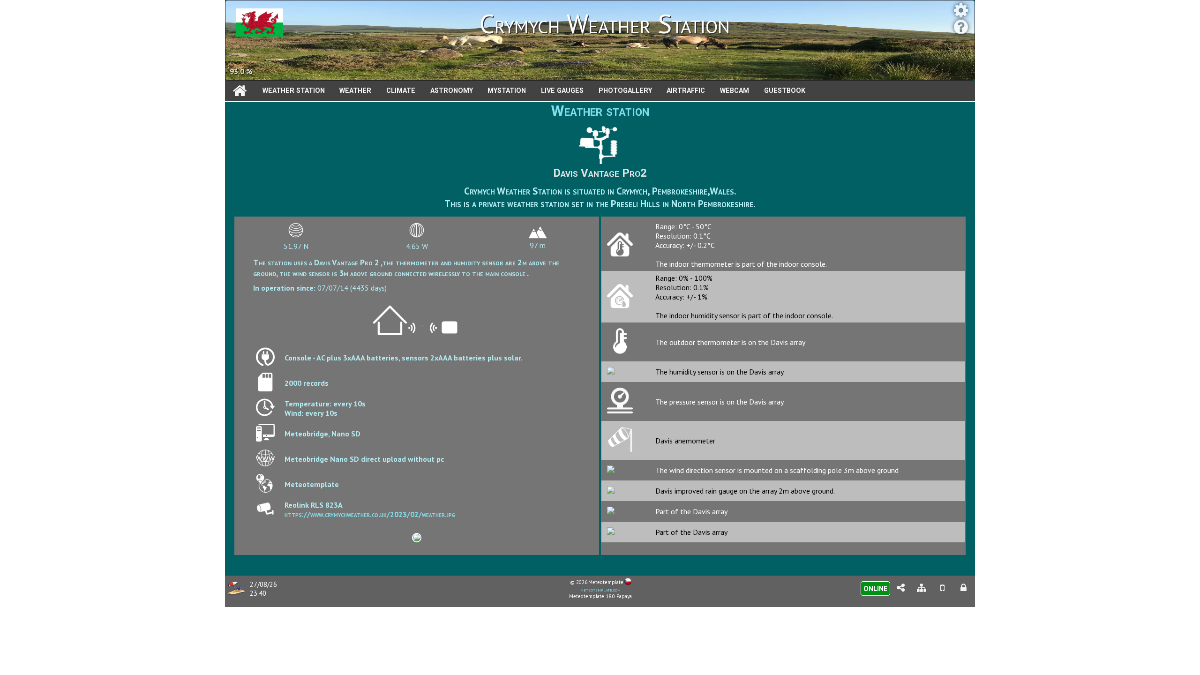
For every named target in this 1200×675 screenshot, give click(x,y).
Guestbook (784, 91)
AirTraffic (686, 91)
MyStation (507, 91)
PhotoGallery (625, 91)
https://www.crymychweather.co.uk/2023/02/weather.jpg (370, 514)
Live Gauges (562, 91)
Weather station (293, 91)
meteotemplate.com (600, 589)
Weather (355, 91)
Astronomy (451, 91)
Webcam (734, 91)
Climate (400, 91)
